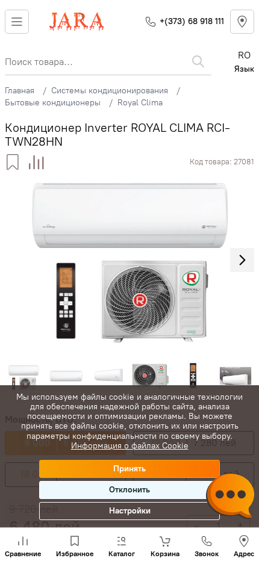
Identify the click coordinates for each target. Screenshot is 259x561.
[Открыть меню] (17, 22)
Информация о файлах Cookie (130, 446)
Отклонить (129, 490)
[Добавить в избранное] (12, 162)
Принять (129, 468)
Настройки (130, 511)
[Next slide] (242, 260)
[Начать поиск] (198, 61)
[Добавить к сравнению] (36, 162)
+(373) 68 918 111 (192, 21)
